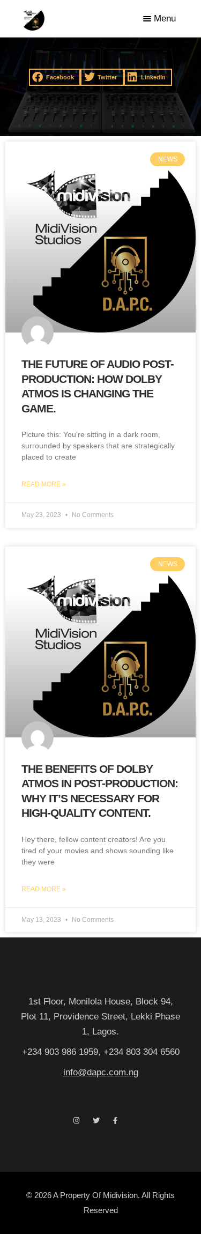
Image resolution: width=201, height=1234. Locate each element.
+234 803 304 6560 (141, 1052)
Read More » (43, 484)
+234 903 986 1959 (60, 1052)
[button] (55, 77)
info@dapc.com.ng (100, 1072)
